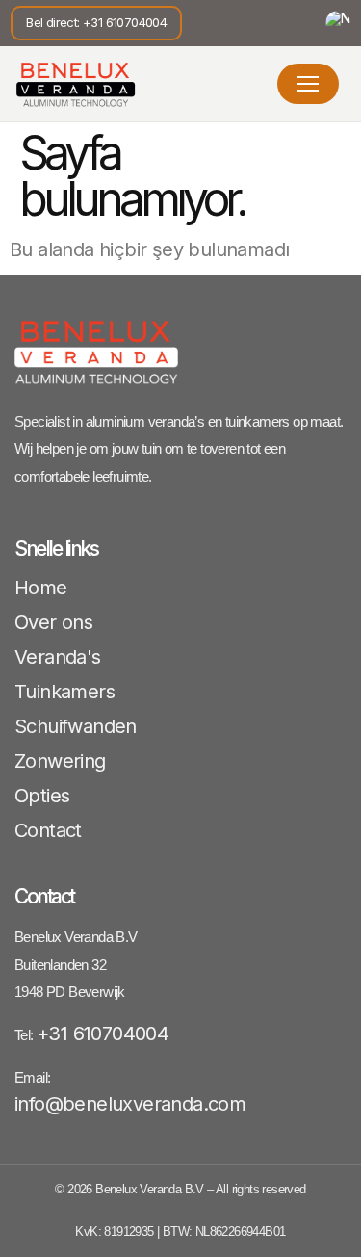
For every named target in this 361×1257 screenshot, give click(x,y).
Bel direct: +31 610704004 (96, 22)
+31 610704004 (102, 1033)
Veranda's (57, 656)
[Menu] (308, 84)
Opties (41, 795)
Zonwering (60, 761)
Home (40, 587)
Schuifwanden (75, 726)
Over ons (53, 622)
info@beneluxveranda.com (129, 1103)
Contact (48, 830)
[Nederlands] (337, 23)
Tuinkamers (64, 691)
